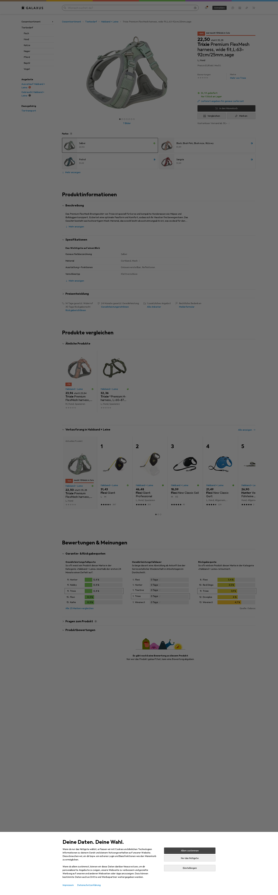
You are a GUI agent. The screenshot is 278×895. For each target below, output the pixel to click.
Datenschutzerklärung (89, 885)
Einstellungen (190, 868)
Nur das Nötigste (190, 858)
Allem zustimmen (190, 850)
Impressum (68, 885)
